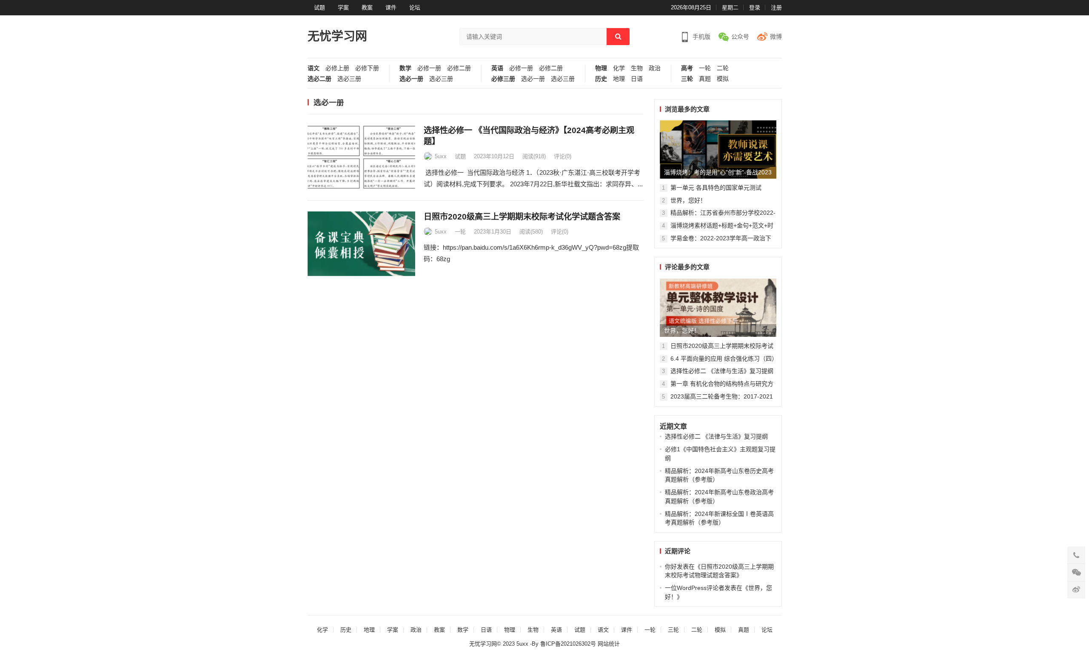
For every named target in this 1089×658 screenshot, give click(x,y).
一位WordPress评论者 (694, 587)
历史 (601, 79)
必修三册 (503, 79)
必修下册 (367, 68)
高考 (687, 68)
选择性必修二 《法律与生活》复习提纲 (721, 370)
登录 (754, 7)
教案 (367, 7)
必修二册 (459, 68)
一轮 (705, 68)
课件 (390, 7)
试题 (319, 7)
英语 (497, 68)
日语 (637, 79)
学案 (343, 7)
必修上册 (337, 68)
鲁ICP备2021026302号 (569, 644)
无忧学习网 (337, 36)
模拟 (723, 79)
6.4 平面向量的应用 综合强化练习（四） (724, 358)
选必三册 (349, 79)
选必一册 (411, 79)
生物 (637, 68)
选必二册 (319, 79)
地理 (619, 79)
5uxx (441, 156)
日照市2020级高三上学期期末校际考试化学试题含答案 (522, 216)
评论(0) (562, 156)
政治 (655, 68)
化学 (619, 68)
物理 (601, 68)
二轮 (723, 68)
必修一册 (429, 68)
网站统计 (609, 644)
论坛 (414, 7)
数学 (405, 68)
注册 (776, 7)
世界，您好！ (688, 200)
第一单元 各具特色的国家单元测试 (715, 187)
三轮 (687, 79)
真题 (705, 79)
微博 (776, 36)
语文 (313, 68)
